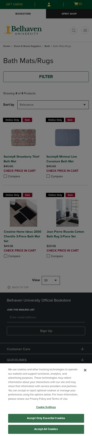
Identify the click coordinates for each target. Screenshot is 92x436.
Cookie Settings (46, 407)
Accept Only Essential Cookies (46, 418)
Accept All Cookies (46, 429)
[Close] (85, 370)
